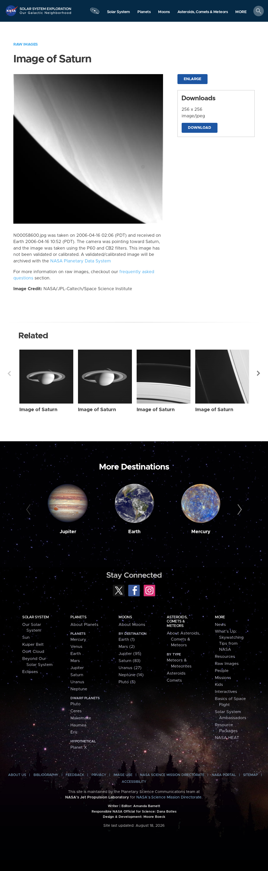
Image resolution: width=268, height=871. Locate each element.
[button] (241, 12)
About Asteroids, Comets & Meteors (183, 639)
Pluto (75, 704)
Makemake (80, 718)
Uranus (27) (130, 668)
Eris (73, 732)
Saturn (76, 675)
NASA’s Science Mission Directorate (169, 797)
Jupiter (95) (130, 654)
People (221, 671)
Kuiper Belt (33, 645)
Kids (219, 685)
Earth (134, 532)
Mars (75, 661)
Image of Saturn (38, 409)
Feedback (75, 775)
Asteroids (176, 673)
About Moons (132, 625)
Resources (225, 657)
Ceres (76, 711)
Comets (174, 680)
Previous (9, 373)
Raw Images (25, 44)
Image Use (123, 775)
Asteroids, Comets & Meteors (177, 621)
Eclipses (30, 672)
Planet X (78, 747)
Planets (78, 617)
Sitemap (250, 775)
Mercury (200, 532)
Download (199, 128)
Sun (26, 638)
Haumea (78, 725)
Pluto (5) (127, 682)
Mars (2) (127, 647)
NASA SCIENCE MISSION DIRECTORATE (172, 775)
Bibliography (46, 775)
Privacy (99, 775)
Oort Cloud (33, 652)
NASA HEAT (227, 738)
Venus (76, 647)
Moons (125, 617)
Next (259, 373)
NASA (12, 10)
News (220, 625)
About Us (17, 775)
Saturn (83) (130, 661)
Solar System (35, 617)
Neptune (78, 689)
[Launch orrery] (95, 12)
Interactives (226, 692)
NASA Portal (224, 775)
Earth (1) (127, 640)
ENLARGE (192, 79)
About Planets (84, 625)
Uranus (77, 682)
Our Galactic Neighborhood (45, 14)
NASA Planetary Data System (80, 261)
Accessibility (134, 782)
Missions (223, 678)
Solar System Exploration (45, 7)
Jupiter (68, 532)
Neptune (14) (131, 675)
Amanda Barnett (146, 806)
